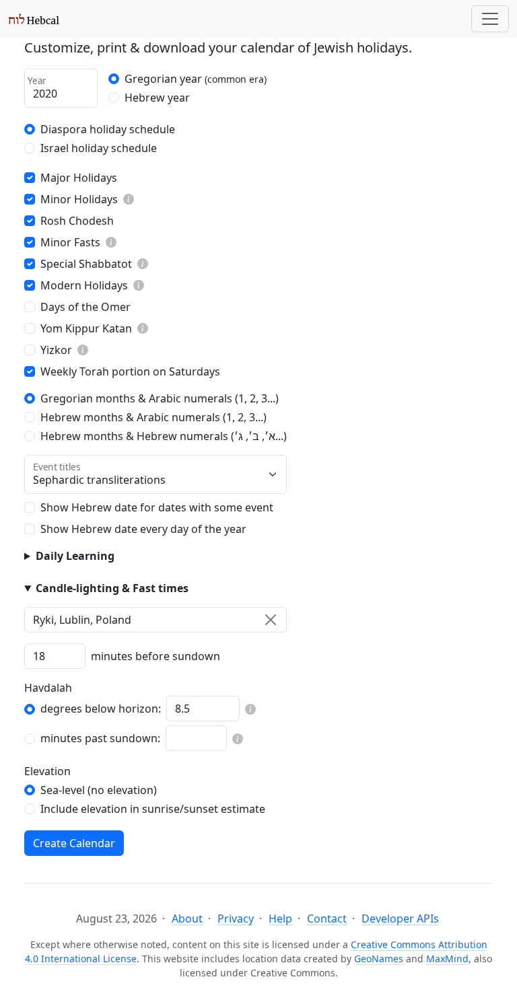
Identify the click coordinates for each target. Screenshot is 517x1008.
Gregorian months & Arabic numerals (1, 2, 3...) (159, 398)
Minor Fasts (70, 242)
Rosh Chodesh (77, 220)
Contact (327, 918)
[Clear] (271, 620)
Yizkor (56, 350)
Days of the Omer (85, 306)
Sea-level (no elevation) (98, 790)
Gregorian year (196, 78)
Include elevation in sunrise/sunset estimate (152, 808)
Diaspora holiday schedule (107, 129)
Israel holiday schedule (98, 148)
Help (280, 918)
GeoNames (378, 958)
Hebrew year (157, 97)
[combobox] (155, 620)
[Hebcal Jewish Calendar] (34, 18)
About (187, 918)
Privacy (235, 918)
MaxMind (447, 958)
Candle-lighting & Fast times (112, 588)
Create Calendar (74, 843)
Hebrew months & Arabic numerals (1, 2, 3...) (153, 417)
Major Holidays (78, 177)
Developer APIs (400, 918)
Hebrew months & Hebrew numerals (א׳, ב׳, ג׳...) (163, 436)
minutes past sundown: (100, 738)
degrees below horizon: (100, 708)
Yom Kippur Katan (86, 328)
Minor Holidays (79, 199)
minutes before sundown (155, 656)
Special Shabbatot (86, 263)
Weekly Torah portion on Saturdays (130, 371)
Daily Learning (75, 555)
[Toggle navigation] (490, 18)
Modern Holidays (84, 285)
